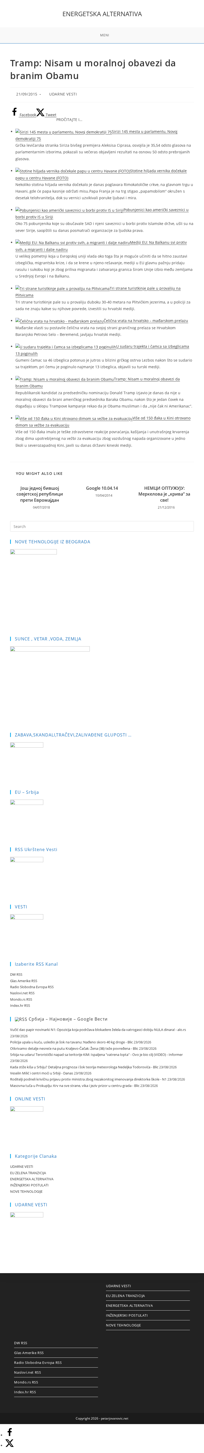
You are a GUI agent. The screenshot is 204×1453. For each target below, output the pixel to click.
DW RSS (16, 974)
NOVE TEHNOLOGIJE (26, 1191)
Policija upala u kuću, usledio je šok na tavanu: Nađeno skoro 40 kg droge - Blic (71, 1042)
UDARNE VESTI (63, 94)
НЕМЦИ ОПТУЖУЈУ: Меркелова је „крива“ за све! (164, 494)
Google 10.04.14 (102, 488)
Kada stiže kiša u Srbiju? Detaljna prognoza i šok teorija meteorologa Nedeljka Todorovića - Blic (84, 1067)
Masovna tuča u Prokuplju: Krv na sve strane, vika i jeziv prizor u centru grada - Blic (74, 1085)
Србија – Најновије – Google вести (68, 1019)
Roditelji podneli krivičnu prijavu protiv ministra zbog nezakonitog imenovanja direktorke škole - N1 (88, 1079)
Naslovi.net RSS (22, 993)
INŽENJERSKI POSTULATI (29, 1185)
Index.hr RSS (20, 1005)
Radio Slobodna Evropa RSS (32, 986)
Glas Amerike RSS (23, 980)
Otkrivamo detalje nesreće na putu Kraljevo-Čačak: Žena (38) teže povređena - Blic (74, 1048)
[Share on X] (9, 1445)
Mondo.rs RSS (21, 999)
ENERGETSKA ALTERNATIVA (102, 13)
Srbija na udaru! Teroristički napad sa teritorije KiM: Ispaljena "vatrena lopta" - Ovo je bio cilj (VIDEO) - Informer (96, 1054)
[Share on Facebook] (9, 1435)
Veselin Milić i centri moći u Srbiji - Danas (41, 1073)
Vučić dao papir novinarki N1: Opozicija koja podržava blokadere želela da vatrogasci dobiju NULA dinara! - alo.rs (98, 1029)
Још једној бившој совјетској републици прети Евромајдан (39, 494)
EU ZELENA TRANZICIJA (28, 1172)
